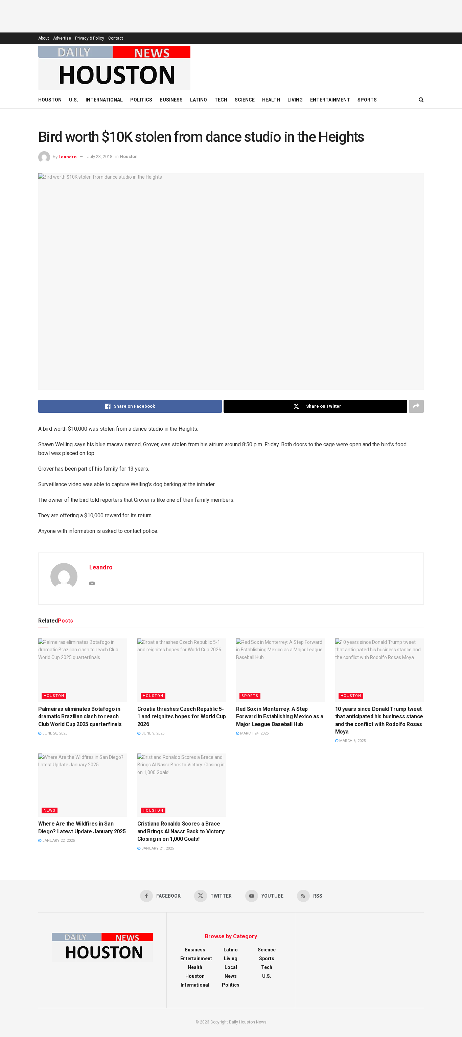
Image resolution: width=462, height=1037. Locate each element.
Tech (220, 100)
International (104, 100)
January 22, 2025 (58, 840)
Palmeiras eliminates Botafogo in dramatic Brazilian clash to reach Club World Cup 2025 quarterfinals (79, 716)
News (49, 810)
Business (171, 100)
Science (245, 100)
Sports (367, 100)
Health (271, 100)
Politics (141, 100)
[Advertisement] (231, 15)
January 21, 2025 (157, 848)
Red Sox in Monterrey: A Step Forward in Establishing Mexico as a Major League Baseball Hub (279, 716)
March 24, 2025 (254, 733)
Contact (115, 38)
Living (295, 100)
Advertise (62, 38)
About (43, 38)
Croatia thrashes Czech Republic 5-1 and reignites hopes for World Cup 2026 (181, 716)
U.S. (73, 100)
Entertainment (330, 100)
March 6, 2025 (352, 741)
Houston (50, 100)
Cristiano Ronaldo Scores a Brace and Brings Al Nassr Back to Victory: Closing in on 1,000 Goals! (181, 831)
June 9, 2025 (152, 733)
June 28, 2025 (54, 733)
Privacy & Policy (89, 38)
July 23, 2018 (99, 156)
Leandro (67, 156)
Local (231, 967)
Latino (198, 100)
